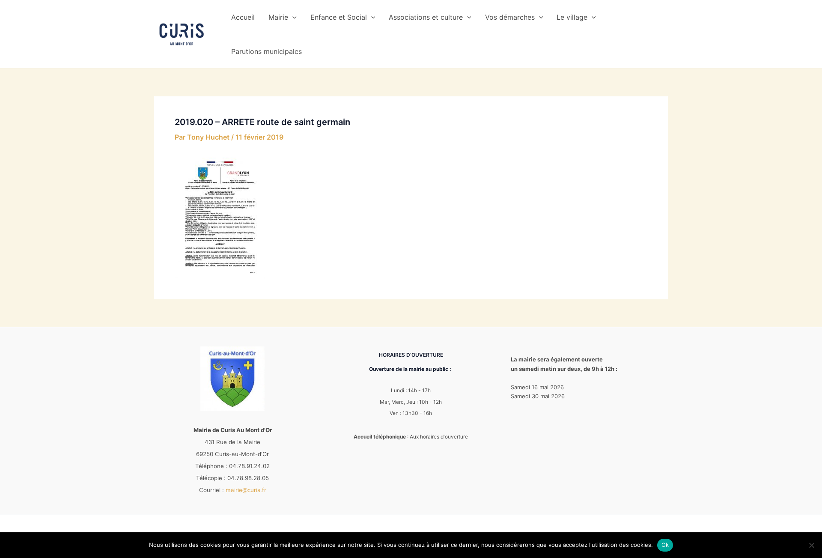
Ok (665, 544)
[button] (292, 17)
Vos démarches (510, 17)
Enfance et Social (338, 17)
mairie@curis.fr (246, 489)
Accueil (243, 17)
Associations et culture (426, 17)
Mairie (278, 17)
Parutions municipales (266, 51)
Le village (572, 17)
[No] (811, 545)
